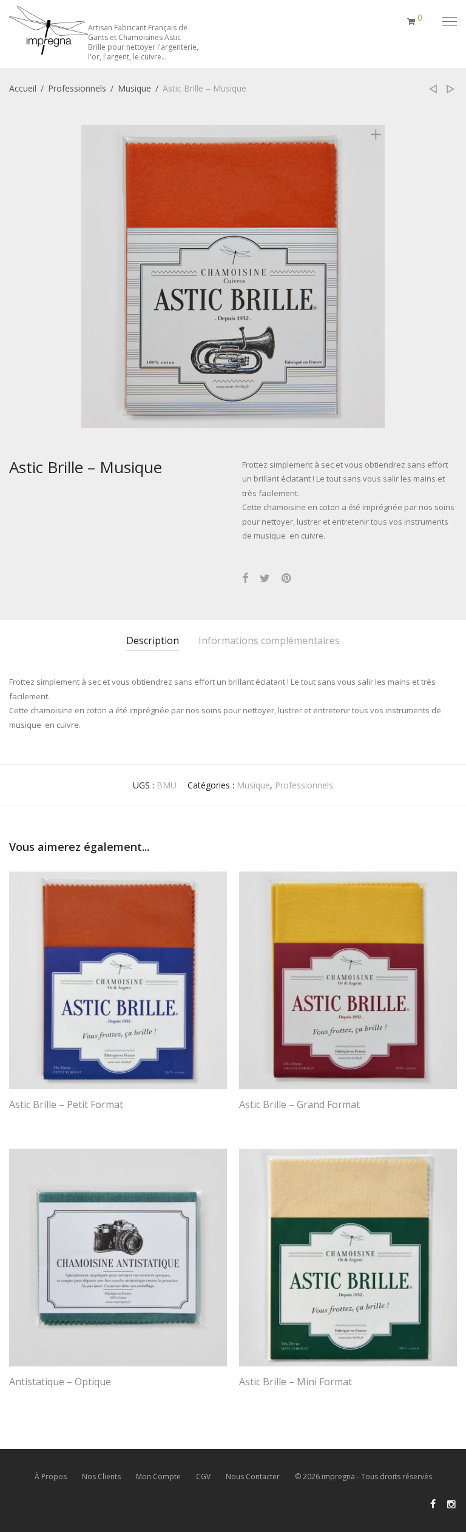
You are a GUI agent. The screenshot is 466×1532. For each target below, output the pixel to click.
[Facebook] (433, 1503)
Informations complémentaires (269, 640)
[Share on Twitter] (265, 578)
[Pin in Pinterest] (287, 578)
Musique (134, 88)
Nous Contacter (253, 1476)
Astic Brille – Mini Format (295, 1381)
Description (152, 640)
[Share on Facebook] (245, 578)
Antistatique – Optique (60, 1381)
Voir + (14, 1120)
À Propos (51, 1476)
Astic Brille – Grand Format (299, 1104)
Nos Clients (101, 1476)
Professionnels (77, 88)
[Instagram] (452, 1503)
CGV (203, 1476)
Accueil (22, 88)
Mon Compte (158, 1476)
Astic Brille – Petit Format (66, 1104)
